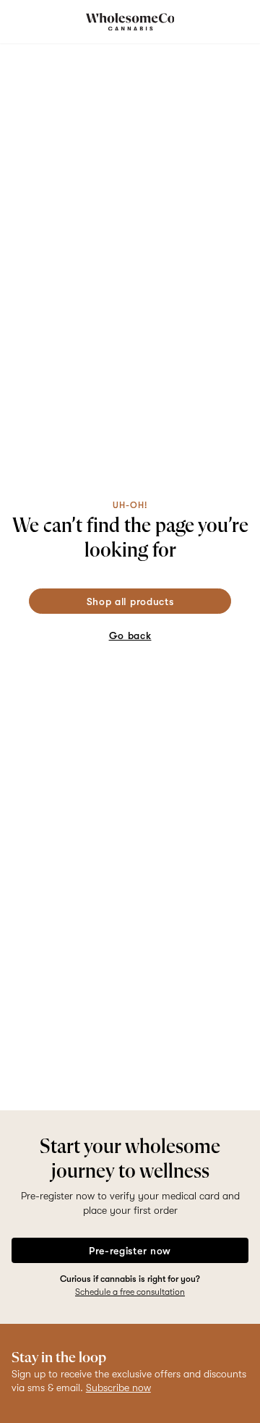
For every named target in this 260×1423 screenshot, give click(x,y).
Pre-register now (130, 1251)
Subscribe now (118, 1387)
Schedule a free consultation (130, 1292)
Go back (130, 635)
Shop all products (130, 601)
